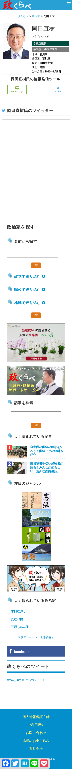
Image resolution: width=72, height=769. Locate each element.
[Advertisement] (36, 175)
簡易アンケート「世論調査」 (36, 637)
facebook (21, 652)
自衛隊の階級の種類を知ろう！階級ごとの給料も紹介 (46, 450)
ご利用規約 (36, 725)
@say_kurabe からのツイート (26, 679)
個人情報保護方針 (36, 717)
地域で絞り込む (28, 303)
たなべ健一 (18, 619)
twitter (58, 91)
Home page (17, 91)
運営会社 (36, 749)
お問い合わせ (36, 733)
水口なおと (18, 611)
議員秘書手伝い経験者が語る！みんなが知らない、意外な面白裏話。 (46, 467)
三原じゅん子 (20, 626)
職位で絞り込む (28, 290)
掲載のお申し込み (36, 741)
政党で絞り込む (28, 276)
